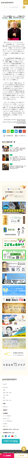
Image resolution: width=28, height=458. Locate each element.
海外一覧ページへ (19, 127)
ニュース (5, 387)
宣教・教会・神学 (7, 392)
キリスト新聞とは (7, 416)
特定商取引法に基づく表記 (8, 452)
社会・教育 (5, 395)
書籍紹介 (5, 410)
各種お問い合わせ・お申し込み (11, 429)
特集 (4, 390)
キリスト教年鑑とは (7, 421)
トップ (4, 384)
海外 (4, 397)
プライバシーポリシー (20, 452)
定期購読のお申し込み (8, 432)
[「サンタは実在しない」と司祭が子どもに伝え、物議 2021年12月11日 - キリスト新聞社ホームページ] (16, 132)
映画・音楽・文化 (7, 400)
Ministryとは (6, 418)
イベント (5, 407)
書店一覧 (5, 426)
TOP (24, 449)
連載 (4, 403)
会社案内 (5, 423)
